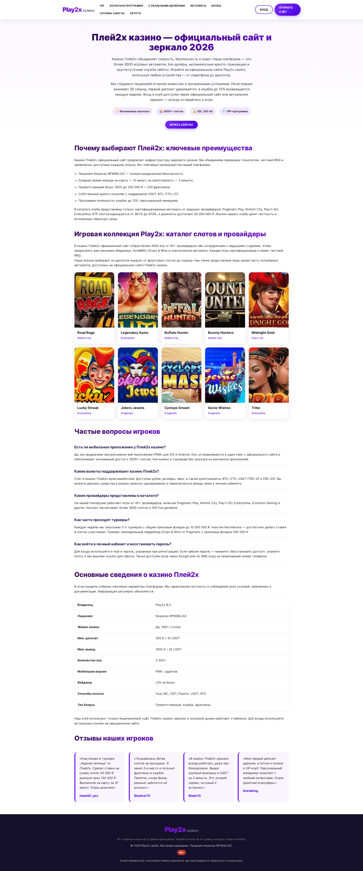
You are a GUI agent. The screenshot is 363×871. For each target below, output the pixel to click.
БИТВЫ (216, 5)
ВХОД (264, 9)
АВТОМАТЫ (198, 5)
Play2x (79, 9)
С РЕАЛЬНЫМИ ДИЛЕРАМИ (166, 5)
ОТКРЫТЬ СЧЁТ (286, 9)
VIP (102, 5)
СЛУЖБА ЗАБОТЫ (112, 13)
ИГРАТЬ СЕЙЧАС (181, 124)
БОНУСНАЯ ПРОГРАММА (126, 5)
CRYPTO (135, 13)
